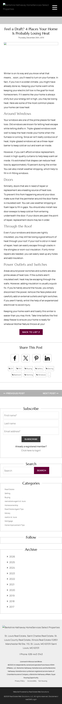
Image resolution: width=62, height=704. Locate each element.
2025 (12, 562)
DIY (11, 368)
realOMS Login (31, 699)
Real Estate (9, 489)
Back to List (30, 332)
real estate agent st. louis (15, 501)
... (49, 375)
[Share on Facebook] (15, 358)
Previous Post (15, 393)
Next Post (49, 393)
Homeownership (11, 505)
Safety (40, 368)
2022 (12, 579)
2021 (11, 584)
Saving (50, 368)
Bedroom (17, 375)
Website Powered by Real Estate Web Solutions (31, 692)
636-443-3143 (35, 654)
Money (7, 513)
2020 (12, 590)
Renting (29, 375)
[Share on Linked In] (47, 358)
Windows (42, 375)
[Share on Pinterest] (36, 358)
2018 (11, 601)
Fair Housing (42, 681)
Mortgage (9, 521)
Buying (29, 368)
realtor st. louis (11, 517)
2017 (11, 606)
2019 (12, 595)
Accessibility (32, 681)
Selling (7, 493)
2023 (12, 573)
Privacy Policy (20, 681)
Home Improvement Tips (15, 525)
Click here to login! (31, 450)
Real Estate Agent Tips (14, 509)
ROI (19, 368)
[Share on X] (26, 358)
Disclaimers (53, 696)
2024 (12, 567)
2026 (12, 556)
